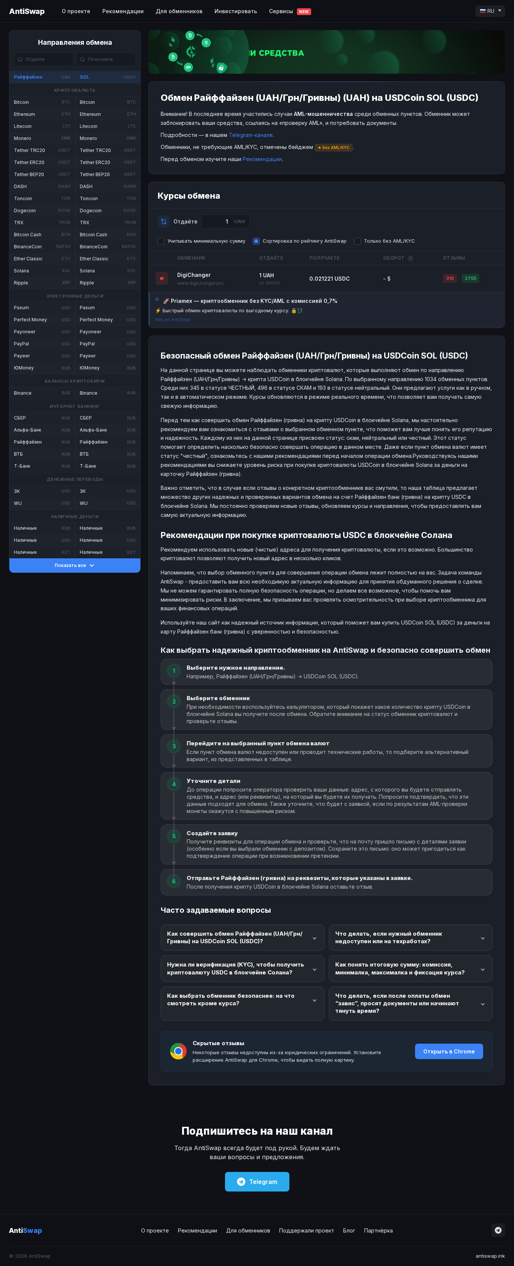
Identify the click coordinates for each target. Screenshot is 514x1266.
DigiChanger (194, 275)
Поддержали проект (306, 1230)
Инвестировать (235, 11)
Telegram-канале (251, 135)
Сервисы (289, 11)
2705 (470, 278)
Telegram (263, 1181)
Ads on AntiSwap (173, 319)
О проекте (76, 11)
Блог (349, 1230)
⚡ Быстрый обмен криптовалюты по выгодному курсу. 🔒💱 (229, 310)
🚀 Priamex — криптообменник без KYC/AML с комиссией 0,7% (250, 301)
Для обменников (179, 11)
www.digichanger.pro (200, 283)
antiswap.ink (490, 1256)
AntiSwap (26, 11)
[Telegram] (498, 1230)
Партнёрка (378, 1230)
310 (450, 278)
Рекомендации (123, 11)
